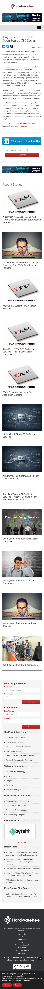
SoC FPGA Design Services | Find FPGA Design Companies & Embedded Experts (21, 220)
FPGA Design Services (14, 742)
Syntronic (9, 785)
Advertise (22, 953)
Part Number (9, 711)
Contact (22, 937)
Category (8, 694)
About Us (22, 934)
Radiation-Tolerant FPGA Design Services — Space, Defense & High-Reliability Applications (20, 497)
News (22, 942)
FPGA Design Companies (16, 806)
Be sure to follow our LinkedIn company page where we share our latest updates (20, 958)
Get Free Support (22, 945)
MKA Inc (9, 776)
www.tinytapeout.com (23, 126)
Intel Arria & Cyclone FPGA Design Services (19, 307)
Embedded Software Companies (18, 747)
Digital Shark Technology (15, 772)
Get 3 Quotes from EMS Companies (20, 665)
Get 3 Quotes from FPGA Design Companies (18, 581)
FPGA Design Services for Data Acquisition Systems (17, 393)
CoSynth (9, 781)
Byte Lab (22, 842)
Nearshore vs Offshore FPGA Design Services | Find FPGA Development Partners (20, 265)
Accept (7, 985)
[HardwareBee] (22, 10)
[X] (11, 47)
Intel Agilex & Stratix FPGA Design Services (19, 435)
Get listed (22, 948)
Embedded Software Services (17, 810)
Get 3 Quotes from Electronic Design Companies (20, 540)
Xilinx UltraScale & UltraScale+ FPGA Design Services (20, 477)
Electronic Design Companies (17, 801)
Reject (17, 985)
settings (27, 980)
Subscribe (22, 939)
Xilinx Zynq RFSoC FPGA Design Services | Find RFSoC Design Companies (18, 352)
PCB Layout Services (14, 751)
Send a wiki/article (22, 950)
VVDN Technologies (13, 790)
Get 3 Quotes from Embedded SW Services (19, 624)
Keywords (8, 687)
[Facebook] (8, 47)
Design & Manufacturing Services (19, 760)
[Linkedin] (4, 47)
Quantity (7, 718)
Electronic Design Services (16, 738)
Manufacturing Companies (16, 815)
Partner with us (24, 967)
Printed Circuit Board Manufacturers (20, 756)
